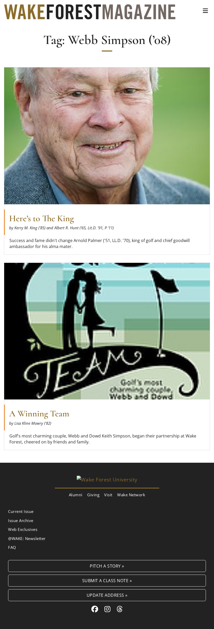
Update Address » (107, 595)
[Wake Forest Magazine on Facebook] (94, 609)
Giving (93, 494)
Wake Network (131, 494)
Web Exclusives (22, 529)
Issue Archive (20, 520)
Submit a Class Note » (107, 580)
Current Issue (21, 511)
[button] (205, 10)
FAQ (12, 547)
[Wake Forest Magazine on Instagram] (107, 609)
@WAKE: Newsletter (27, 538)
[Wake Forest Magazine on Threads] (120, 609)
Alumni (75, 494)
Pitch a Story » (107, 566)
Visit (108, 494)
